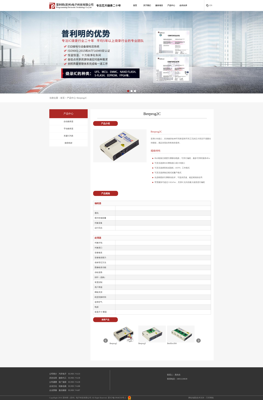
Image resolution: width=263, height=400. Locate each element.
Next (198, 340)
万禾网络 (210, 398)
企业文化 (53, 386)
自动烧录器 (68, 122)
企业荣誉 (53, 390)
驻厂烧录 (62, 382)
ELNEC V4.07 (74, 390)
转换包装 (62, 386)
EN (211, 5)
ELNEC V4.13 (74, 374)
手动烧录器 (68, 129)
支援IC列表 (68, 136)
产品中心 (171, 5)
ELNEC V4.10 (74, 378)
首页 (135, 5)
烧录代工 (62, 378)
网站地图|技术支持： (197, 398)
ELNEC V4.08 (74, 386)
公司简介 (53, 374)
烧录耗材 (68, 143)
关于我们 (147, 5)
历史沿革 (53, 378)
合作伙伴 (183, 5)
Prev (105, 340)
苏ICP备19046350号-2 (117, 398)
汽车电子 (62, 374)
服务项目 (159, 5)
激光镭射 (62, 390)
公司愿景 (53, 382)
